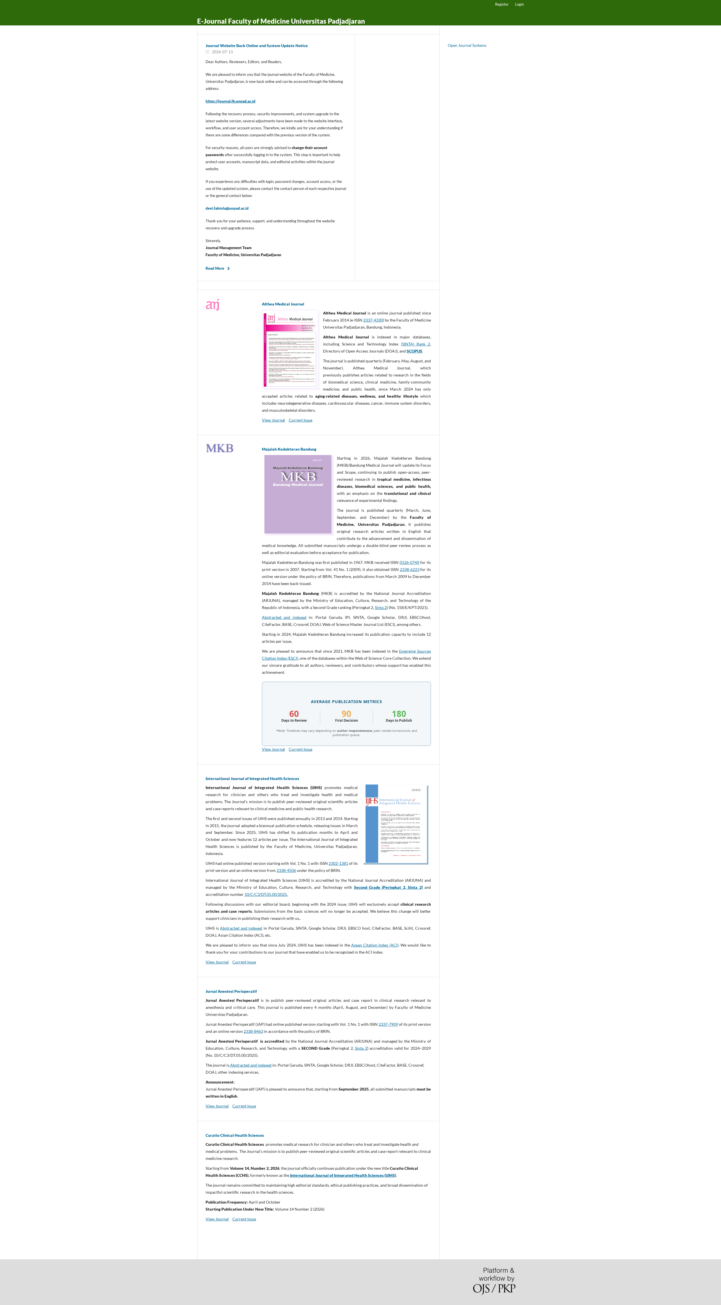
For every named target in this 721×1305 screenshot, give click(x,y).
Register (502, 4)
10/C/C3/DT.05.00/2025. (266, 894)
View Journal (273, 420)
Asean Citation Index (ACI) (375, 945)
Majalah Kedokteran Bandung (289, 449)
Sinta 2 (381, 607)
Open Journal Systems (467, 45)
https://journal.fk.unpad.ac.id (230, 101)
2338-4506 (286, 870)
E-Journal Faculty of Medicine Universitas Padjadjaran (281, 21)
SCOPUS (414, 351)
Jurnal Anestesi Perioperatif (231, 991)
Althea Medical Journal (283, 304)
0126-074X (409, 562)
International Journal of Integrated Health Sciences (252, 778)
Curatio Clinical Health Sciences (235, 1135)
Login (519, 4)
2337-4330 (373, 320)
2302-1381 (338, 863)
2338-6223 (409, 569)
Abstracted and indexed (284, 617)
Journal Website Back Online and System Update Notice (257, 45)
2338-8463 (253, 1031)
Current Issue (300, 420)
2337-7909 (388, 1024)
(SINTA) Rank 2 (415, 344)
